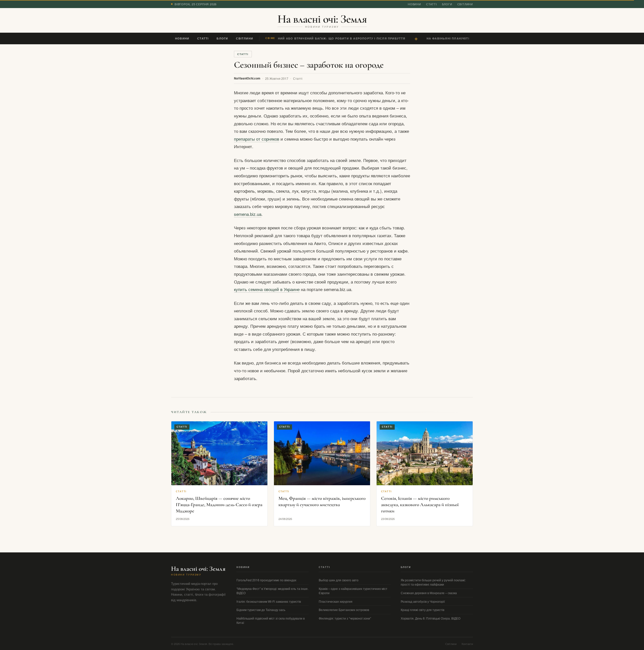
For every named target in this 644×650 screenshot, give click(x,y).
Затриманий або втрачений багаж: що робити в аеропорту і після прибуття (331, 38)
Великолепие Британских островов (344, 609)
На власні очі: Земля (322, 19)
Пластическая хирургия (335, 601)
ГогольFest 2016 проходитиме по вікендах (266, 580)
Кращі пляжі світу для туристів (422, 609)
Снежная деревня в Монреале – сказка (429, 593)
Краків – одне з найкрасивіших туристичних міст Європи (353, 590)
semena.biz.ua (247, 214)
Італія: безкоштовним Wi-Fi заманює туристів (268, 601)
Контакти (467, 644)
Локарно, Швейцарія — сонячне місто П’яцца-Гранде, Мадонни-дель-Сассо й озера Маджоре (219, 504)
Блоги (447, 4)
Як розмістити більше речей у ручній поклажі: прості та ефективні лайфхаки (433, 582)
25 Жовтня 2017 (276, 78)
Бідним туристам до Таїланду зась (260, 609)
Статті (431, 4)
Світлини (465, 4)
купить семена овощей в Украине (267, 289)
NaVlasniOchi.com (247, 78)
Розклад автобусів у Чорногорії (423, 601)
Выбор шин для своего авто (338, 580)
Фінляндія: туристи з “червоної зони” (345, 618)
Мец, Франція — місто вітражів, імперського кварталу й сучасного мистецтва (322, 501)
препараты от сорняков (256, 139)
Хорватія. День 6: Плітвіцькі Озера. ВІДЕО (430, 618)
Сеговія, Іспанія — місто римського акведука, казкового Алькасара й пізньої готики (420, 504)
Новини (414, 4)
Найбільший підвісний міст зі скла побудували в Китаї (270, 620)
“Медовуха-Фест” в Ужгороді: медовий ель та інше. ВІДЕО (272, 590)
